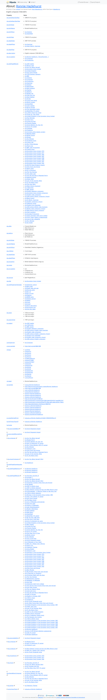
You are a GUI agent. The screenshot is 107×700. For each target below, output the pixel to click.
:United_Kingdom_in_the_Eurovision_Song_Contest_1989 (41, 626)
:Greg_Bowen (29, 549)
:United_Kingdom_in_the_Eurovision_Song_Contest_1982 (41, 620)
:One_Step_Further (31, 587)
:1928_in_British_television (33, 493)
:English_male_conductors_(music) (35, 337)
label (9, 381)
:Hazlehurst (29, 463)
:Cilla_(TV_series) (30, 633)
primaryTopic (12, 689)
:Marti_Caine (29, 168)
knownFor (10, 261)
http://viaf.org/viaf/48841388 (33, 346)
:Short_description (31, 305)
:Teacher (28, 90)
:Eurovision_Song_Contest (33, 69)
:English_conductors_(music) (33, 202)
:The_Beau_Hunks (30, 500)
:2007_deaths (29, 64)
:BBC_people (29, 189)
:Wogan (28, 137)
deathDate (11, 41)
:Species (28, 374)
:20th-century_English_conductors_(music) (37, 334)
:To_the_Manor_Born (31, 182)
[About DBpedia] (11, 2)
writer (10, 685)
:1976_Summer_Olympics (32, 74)
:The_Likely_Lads (30, 174)
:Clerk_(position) (30, 212)
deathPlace (11, 44)
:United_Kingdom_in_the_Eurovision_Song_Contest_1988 (41, 624)
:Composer (29, 58)
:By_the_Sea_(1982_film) (32, 517)
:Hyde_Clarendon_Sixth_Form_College (36, 215)
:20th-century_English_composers (35, 339)
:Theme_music (30, 149)
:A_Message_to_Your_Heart (33, 542)
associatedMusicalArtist (14, 434)
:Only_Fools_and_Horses (32, 167)
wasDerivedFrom (12, 418)
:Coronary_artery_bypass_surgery (35, 132)
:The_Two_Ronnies (31, 172)
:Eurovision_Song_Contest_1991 (34, 161)
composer (12, 438)
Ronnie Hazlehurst (28, 6)
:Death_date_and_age (31, 288)
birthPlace (10, 32)
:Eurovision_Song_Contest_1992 (34, 163)
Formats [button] (32, 2)
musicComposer (13, 459)
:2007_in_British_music (32, 486)
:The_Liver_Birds (30, 184)
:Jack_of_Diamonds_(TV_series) (34, 443)
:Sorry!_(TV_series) (31, 126)
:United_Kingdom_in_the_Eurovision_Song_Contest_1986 (41, 622)
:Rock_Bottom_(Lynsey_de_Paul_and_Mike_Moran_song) (41, 489)
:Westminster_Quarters (32, 578)
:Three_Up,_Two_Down (32, 114)
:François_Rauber (30, 123)
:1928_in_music (30, 598)
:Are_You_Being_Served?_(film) (34, 459)
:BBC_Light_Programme (32, 147)
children (10, 251)
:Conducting (29, 60)
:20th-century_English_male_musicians (36, 330)
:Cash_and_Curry (30, 591)
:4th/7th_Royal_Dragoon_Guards (35, 165)
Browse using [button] (23, 2)
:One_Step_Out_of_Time (32, 533)
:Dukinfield (29, 33)
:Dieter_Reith (29, 179)
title (9, 281)
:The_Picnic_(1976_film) (32, 519)
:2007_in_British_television (33, 488)
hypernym (11, 342)
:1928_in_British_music (32, 619)
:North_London (30, 102)
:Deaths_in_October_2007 (33, 596)
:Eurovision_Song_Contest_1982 (34, 154)
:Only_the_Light (30, 503)
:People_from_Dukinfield (32, 205)
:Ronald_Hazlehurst (31, 472)
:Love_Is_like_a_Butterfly (32, 219)
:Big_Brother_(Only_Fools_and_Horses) (36, 571)
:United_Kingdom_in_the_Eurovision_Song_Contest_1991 (41, 627)
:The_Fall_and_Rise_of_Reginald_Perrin (36, 175)
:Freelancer (29, 130)
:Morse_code (29, 65)
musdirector (12, 656)
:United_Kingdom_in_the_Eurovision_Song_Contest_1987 (41, 605)
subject (9, 323)
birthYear (10, 37)
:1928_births (29, 188)
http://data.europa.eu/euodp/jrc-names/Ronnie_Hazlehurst (41, 386)
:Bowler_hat (29, 93)
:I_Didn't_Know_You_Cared (33, 113)
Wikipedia (40, 697)
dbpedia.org (56, 9)
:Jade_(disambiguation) (32, 507)
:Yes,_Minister (29, 221)
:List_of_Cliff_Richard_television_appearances (38, 631)
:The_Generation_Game (32, 109)
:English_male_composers (33, 195)
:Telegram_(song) (30, 203)
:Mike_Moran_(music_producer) (34, 210)
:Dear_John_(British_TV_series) (34, 496)
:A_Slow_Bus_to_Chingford (33, 573)
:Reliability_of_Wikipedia (32, 580)
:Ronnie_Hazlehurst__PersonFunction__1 (37, 57)
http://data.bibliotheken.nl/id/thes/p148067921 (38, 404)
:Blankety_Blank (30, 133)
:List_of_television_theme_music (34, 615)
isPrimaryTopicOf (12, 421)
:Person (28, 351)
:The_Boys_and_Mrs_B (32, 475)
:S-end (27, 302)
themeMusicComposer (14, 673)
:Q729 (28, 365)
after (9, 226)
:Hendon (28, 85)
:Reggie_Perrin (30, 440)
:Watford (28, 92)
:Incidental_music (30, 140)
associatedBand (13, 429)
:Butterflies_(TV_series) (32, 111)
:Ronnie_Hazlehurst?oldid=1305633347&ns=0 (40, 418)
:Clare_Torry (29, 119)
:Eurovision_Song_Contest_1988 (34, 158)
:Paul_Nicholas (30, 118)
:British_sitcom (30, 135)
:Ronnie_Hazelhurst (31, 468)
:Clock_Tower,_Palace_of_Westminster (36, 217)
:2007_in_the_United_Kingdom (34, 612)
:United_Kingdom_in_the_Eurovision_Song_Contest (40, 116)
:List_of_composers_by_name (34, 521)
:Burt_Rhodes (29, 570)
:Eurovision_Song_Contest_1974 (34, 151)
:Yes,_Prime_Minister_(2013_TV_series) (36, 445)
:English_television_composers (34, 191)
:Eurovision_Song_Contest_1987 (34, 156)
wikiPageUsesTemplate (14, 285)
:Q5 (28, 364)
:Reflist (27, 300)
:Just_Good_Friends (31, 72)
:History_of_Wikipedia (32, 505)
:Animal (28, 367)
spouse (10, 277)
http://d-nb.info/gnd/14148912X (33, 399)
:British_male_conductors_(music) (35, 208)
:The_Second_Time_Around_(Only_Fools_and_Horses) (40, 585)
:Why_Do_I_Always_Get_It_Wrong (35, 544)
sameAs (11, 346)
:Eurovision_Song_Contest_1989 (34, 160)
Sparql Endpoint (95, 2)
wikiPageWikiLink (12, 64)
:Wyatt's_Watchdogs (31, 509)
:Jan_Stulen (29, 222)
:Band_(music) (29, 198)
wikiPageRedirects (14, 468)
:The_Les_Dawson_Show (32, 589)
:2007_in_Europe (30, 594)
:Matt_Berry (29, 512)
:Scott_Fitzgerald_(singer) (33, 429)
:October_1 (29, 477)
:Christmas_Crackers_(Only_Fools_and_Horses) (38, 482)
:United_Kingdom (30, 71)
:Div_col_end (29, 293)
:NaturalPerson (30, 358)
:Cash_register (30, 106)
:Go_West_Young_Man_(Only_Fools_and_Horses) (39, 603)
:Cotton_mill (29, 142)
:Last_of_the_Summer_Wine (33, 181)
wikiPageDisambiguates (14, 464)
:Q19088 (29, 360)
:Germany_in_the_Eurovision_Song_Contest (37, 552)
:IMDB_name (29, 297)
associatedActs (13, 638)
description (11, 53)
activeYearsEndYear (13, 17)
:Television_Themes (31, 547)
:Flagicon (28, 295)
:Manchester (29, 86)
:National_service (30, 177)
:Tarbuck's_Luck (30, 448)
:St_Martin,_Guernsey (31, 200)
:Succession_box (30, 307)
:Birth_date (29, 286)
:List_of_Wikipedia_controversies (35, 502)
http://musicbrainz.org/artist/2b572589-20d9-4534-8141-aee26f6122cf (44, 400)
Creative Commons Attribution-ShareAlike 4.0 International (70, 697)
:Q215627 (29, 362)
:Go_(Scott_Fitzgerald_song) (33, 601)
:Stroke (28, 99)
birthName (11, 28)
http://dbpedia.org (37, 9)
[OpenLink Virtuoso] (40, 695)
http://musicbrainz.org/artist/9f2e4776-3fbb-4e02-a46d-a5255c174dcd (44, 402)
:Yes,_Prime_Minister (31, 144)
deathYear (10, 49)
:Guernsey (28, 44)
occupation (11, 57)
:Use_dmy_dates (30, 309)
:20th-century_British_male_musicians (36, 207)
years (9, 313)
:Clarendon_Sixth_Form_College (34, 584)
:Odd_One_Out (30, 95)
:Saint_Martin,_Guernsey (32, 46)
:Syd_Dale (28, 582)
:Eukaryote (29, 370)
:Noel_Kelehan (30, 97)
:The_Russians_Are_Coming (33, 617)
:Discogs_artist (30, 290)
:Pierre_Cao (29, 146)
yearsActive (11, 320)
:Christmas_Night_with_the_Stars (35, 575)
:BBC (27, 76)
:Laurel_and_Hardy (31, 100)
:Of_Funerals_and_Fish (32, 666)
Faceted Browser (84, 2)
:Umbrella (28, 128)
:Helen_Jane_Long (30, 606)
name (9, 265)
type (9, 350)
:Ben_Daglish (29, 524)
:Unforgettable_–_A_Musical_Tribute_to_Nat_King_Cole (40, 491)
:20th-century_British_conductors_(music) (37, 196)
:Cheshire (28, 32)
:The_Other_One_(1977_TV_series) (35, 668)
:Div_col (28, 292)
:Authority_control (31, 285)
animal (18, 9)
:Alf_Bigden (29, 484)
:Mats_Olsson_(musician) (32, 186)
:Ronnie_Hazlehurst (33, 421)
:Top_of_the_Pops (30, 538)
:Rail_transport (30, 88)
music (10, 663)
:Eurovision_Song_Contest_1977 (34, 153)
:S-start (28, 304)
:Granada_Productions (32, 214)
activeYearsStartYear (13, 21)
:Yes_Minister (29, 139)
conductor (12, 648)
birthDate (10, 25)
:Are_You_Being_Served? (32, 67)
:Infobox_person (30, 299)
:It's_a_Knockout (30, 170)
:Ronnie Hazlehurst (32, 385)
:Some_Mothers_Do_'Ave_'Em (34, 125)
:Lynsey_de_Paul (30, 121)
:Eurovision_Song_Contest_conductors (36, 193)
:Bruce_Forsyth (30, 107)
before (10, 233)
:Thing (27, 350)
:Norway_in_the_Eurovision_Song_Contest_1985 (39, 495)
